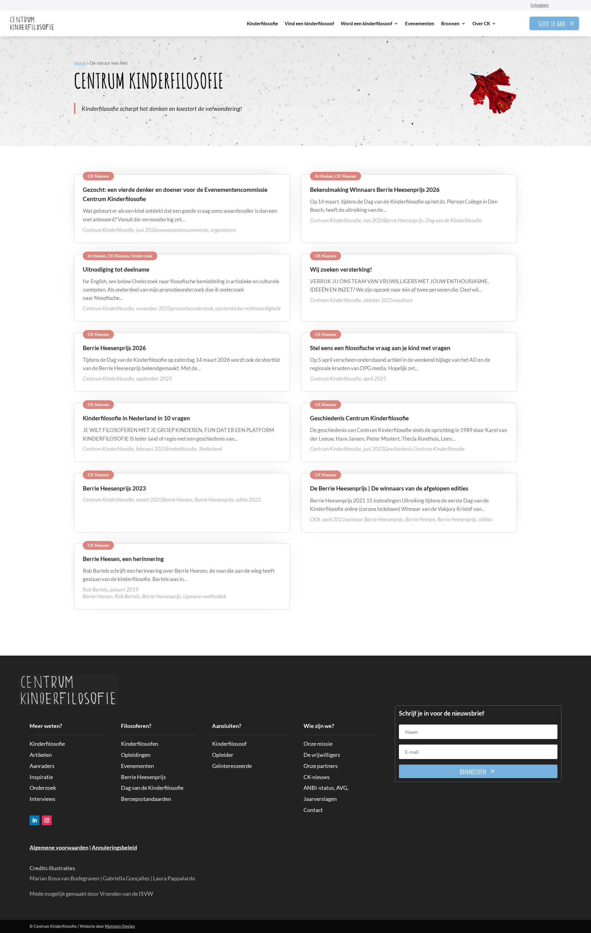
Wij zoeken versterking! (341, 269)
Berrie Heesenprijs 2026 (114, 347)
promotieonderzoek (192, 308)
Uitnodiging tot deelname (116, 269)
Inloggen (539, 5)
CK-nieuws (317, 776)
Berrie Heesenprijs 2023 (114, 488)
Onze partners (321, 765)
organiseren (223, 230)
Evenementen (419, 23)
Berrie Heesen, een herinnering (123, 558)
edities (486, 519)
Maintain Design (120, 926)
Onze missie (318, 743)
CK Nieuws (98, 176)
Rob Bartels (127, 596)
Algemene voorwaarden (59, 847)
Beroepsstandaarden (146, 798)
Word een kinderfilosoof (366, 23)
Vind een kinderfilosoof (309, 23)
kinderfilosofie (182, 449)
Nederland (210, 449)
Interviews (42, 798)
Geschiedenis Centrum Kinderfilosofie (359, 418)
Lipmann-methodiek (204, 596)
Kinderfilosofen (139, 743)
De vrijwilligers (322, 754)
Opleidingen (136, 754)
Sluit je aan (551, 23)
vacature (402, 300)
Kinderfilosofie (262, 23)
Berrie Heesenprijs (403, 220)
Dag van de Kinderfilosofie (453, 220)
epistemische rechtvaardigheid (247, 308)
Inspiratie (41, 776)
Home (80, 63)
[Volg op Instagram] (47, 820)
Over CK (481, 23)
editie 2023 (248, 499)
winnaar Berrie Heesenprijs (374, 519)
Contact (313, 809)
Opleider (222, 754)
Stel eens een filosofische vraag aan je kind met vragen (380, 347)
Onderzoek (141, 255)
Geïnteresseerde (232, 765)
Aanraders (42, 765)
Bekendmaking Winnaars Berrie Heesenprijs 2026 (375, 189)
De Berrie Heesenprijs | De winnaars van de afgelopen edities (389, 488)
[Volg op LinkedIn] (34, 820)
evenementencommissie (182, 230)
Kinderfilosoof (229, 743)
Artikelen (324, 176)
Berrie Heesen (177, 499)
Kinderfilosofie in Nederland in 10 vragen (136, 418)
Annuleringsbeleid (114, 847)
